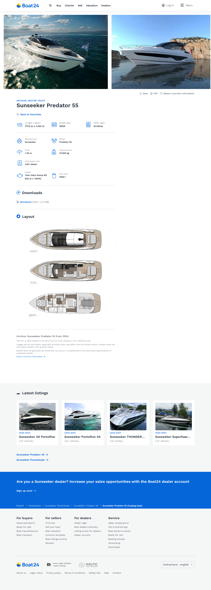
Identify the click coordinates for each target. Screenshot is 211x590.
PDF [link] (156, 93)
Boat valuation (53, 531)
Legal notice (36, 573)
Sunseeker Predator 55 (30, 454)
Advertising (114, 543)
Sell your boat (52, 527)
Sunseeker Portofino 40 (82, 437)
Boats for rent (115, 535)
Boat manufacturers (27, 531)
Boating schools (116, 539)
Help (106, 573)
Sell (80, 5)
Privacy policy (53, 573)
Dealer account (82, 535)
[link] (37, 422)
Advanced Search (26, 523)
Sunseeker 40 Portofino (37, 437)
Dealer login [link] (80, 523)
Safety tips (94, 573)
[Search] (51, 5)
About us (21, 573)
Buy (59, 5)
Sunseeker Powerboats (31, 459)
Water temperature (118, 523)
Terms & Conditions (75, 573)
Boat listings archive (56, 539)
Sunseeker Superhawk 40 (174, 437)
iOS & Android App (118, 527)
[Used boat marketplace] (28, 5)
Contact (117, 573)
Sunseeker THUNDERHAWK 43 (133, 437)
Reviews (49, 543)
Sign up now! (24, 490)
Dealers (106, 5)
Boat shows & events (119, 531)
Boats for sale (24, 527)
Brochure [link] (26, 202)
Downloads (114, 547)
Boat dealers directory (86, 527)
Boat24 (20, 505)
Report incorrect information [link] (179, 93)
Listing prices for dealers (87, 531)
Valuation (92, 5)
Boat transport (24, 535)
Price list (50, 523)
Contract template (55, 535)
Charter (69, 5)
